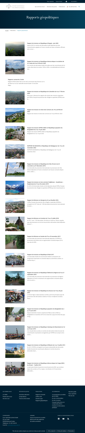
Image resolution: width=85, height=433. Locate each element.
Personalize (71, 431)
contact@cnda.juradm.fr (14, 425)
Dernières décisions (24, 394)
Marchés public (72, 391)
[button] (40, 6)
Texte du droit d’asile (24, 398)
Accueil (6, 30)
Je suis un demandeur (57, 398)
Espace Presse (59, 1)
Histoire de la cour (7, 396)
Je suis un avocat (56, 400)
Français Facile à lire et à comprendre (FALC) (58, 403)
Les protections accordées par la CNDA (59, 395)
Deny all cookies (62, 431)
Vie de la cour (6, 398)
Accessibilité (74, 1)
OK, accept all (51, 431)
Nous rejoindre (50, 1)
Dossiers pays (39, 398)
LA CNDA (5, 394)
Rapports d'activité (40, 394)
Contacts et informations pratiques (58, 406)
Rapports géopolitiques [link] (22, 30)
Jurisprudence (22, 396)
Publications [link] (13, 30)
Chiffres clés (39, 396)
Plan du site (71, 395)
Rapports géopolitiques (42, 400)
